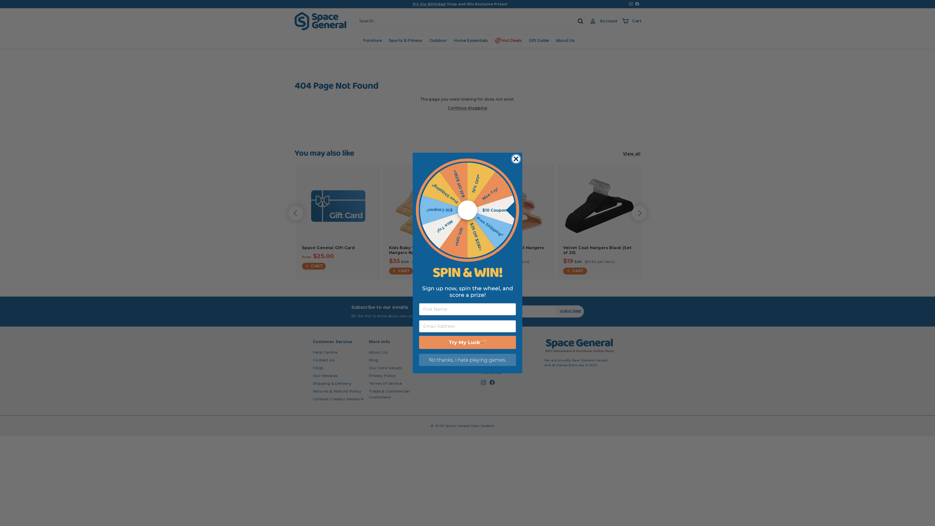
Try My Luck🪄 (467, 342)
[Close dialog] (516, 159)
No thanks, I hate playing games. (467, 360)
